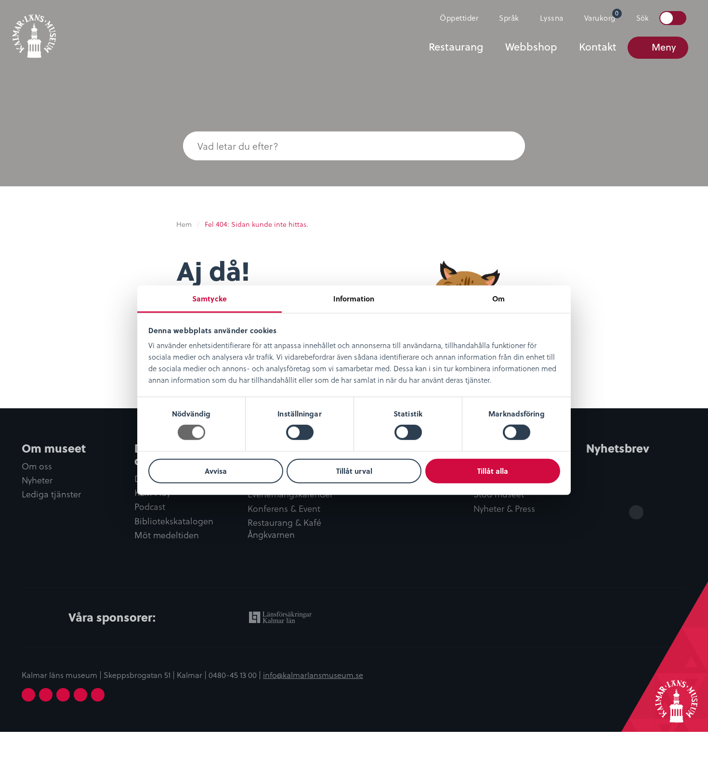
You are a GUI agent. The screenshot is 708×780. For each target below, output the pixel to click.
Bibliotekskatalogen (173, 521)
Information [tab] (353, 298)
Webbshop (531, 46)
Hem (184, 224)
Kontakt (597, 46)
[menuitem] (455, 18)
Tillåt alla (492, 471)
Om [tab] (498, 298)
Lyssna (552, 17)
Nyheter (37, 480)
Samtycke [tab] (209, 298)
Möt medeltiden (166, 535)
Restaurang (456, 46)
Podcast (149, 507)
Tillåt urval (354, 471)
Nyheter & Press (504, 509)
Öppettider (459, 17)
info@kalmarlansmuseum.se (313, 674)
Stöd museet (498, 494)
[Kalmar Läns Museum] (34, 30)
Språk (509, 17)
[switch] (300, 432)
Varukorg (601, 15)
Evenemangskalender (290, 494)
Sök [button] (642, 18)
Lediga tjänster (51, 494)
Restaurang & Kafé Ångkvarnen (284, 529)
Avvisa (216, 471)
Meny (664, 46)
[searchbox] (334, 145)
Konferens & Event (284, 509)
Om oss (37, 466)
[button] (505, 145)
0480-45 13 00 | (236, 674)
